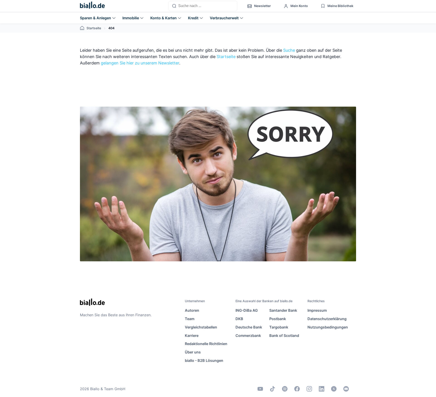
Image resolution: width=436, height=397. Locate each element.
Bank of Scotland (284, 335)
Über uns (193, 352)
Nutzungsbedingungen (327, 327)
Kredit (193, 18)
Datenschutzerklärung (327, 318)
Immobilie (130, 18)
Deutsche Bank (248, 327)
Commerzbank (248, 335)
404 (111, 28)
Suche (289, 50)
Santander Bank (283, 310)
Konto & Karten (163, 18)
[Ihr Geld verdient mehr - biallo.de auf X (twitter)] (334, 389)
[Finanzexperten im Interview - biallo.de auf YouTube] (260, 389)
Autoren (192, 310)
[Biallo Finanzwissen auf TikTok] (272, 389)
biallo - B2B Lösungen (204, 360)
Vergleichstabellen (201, 327)
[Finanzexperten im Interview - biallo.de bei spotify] (284, 389)
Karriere (191, 335)
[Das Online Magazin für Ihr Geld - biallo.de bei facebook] (297, 389)
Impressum (317, 310)
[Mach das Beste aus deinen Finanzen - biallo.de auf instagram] (309, 389)
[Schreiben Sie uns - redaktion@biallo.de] (346, 389)
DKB (239, 318)
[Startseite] (92, 6)
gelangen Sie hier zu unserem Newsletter (140, 63)
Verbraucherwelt (224, 18)
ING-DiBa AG (246, 310)
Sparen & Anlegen (95, 18)
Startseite (94, 28)
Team (189, 318)
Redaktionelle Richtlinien (206, 343)
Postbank (277, 318)
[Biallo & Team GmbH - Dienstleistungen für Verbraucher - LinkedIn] (321, 389)
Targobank (278, 327)
